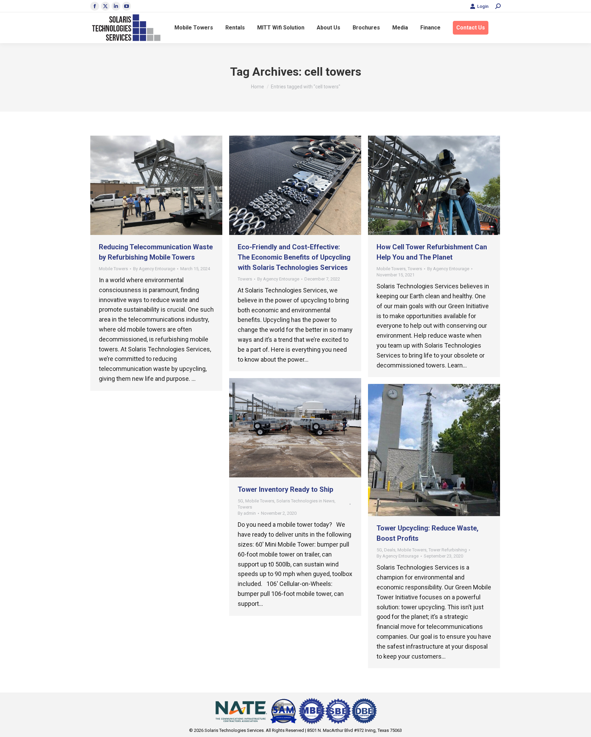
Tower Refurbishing (448, 549)
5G (240, 500)
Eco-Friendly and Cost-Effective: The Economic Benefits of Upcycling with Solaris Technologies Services (294, 257)
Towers (245, 279)
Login (482, 6)
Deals (389, 549)
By (154, 268)
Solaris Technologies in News (305, 500)
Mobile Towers (113, 268)
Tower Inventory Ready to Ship (285, 489)
